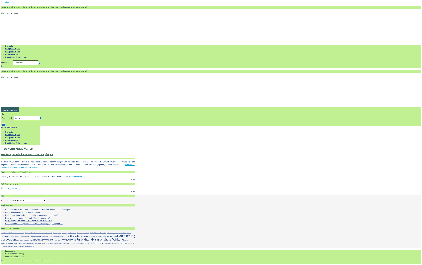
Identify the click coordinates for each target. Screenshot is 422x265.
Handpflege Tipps (104, 236)
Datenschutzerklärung (14, 254)
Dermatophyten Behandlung (69, 233)
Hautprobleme (57, 240)
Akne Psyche (4, 233)
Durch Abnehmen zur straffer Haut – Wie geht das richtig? (27, 218)
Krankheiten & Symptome (16, 57)
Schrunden (120, 243)
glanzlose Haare (65, 236)
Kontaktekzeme (12, 243)
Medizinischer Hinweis (14, 257)
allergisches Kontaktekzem (32, 233)
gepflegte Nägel (14, 236)
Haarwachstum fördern (93, 236)
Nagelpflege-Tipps (13, 54)
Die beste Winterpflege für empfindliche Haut (22, 212)
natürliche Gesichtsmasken (55, 243)
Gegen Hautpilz (5, 236)
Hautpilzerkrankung (43, 239)
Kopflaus (18, 243)
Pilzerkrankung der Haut (85, 243)
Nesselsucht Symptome (69, 243)
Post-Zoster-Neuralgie (111, 243)
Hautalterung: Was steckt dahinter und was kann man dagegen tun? (31, 215)
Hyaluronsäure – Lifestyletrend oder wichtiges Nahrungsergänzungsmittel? (34, 224)
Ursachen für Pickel (15, 246)
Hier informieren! (75, 177)
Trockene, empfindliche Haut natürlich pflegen (27, 154)
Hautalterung (113, 236)
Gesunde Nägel (47, 236)
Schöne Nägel (127, 243)
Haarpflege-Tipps (12, 52)
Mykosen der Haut (32, 243)
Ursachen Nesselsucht (27, 246)
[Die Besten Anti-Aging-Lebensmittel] (10, 188)
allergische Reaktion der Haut (16, 233)
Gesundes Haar (56, 236)
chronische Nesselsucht (45, 233)
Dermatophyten (57, 233)
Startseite (9, 46)
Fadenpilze (103, 233)
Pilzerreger (98, 243)
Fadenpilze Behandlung (113, 233)
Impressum (10, 251)
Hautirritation (19, 240)
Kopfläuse (24, 243)
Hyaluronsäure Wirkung (107, 239)
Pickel (77, 243)
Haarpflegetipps (78, 236)
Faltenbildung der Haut (125, 233)
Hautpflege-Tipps (12, 49)
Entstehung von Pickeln (83, 233)
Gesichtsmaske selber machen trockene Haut (30, 236)
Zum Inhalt (5, 2)
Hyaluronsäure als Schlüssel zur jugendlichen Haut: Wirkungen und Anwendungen (37, 210)
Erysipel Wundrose (95, 233)
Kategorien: (5, 200)
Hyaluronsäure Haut (76, 239)
